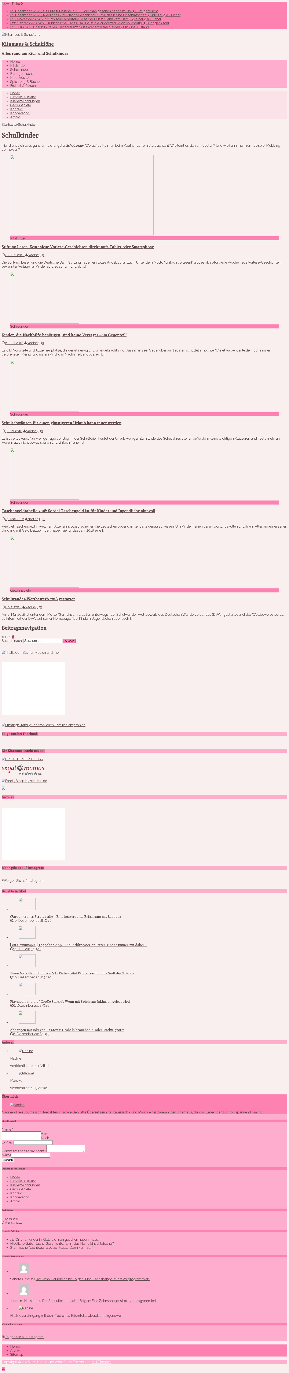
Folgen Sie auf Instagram (24, 881)
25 (39, 949)
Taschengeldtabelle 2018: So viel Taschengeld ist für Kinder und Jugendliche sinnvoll (78, 510)
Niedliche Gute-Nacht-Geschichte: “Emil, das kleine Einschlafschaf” (62, 1244)
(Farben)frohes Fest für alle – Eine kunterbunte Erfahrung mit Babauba (65, 917)
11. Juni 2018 (14, 343)
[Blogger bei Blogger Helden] (3, 788)
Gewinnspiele (20, 105)
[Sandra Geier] (24, 1272)
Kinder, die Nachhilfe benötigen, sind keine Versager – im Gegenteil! (64, 334)
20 (49, 977)
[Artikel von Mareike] (26, 1073)
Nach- (46, 1138)
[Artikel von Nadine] (26, 1051)
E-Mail (8, 1142)
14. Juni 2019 (23, 949)
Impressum (10, 1218)
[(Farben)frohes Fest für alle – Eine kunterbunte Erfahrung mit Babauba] (27, 909)
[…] (84, 266)
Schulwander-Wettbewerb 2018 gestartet (38, 598)
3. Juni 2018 (13, 431)
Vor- (44, 1133)
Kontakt (16, 109)
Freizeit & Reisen (23, 86)
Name (7, 1129)
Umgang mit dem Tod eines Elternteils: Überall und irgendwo (74, 1316)
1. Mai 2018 (13, 607)
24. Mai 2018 (14, 519)
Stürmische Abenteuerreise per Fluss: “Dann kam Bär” (51, 1248)
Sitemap (16, 1354)
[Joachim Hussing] (24, 1293)
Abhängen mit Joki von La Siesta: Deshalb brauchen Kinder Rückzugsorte (67, 1030)
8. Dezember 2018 (27, 1034)
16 (48, 1006)
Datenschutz (12, 1222)
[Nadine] (26, 1308)
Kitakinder (18, 66)
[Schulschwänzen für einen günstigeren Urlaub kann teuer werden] (44, 410)
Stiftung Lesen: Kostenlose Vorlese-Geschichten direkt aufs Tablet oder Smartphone (78, 246)
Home (15, 62)
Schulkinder (19, 70)
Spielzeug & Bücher (25, 82)
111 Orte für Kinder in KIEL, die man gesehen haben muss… (54, 1240)
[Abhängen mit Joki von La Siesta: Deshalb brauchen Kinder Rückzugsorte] (27, 1022)
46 (49, 921)
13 (47, 1034)
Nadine (33, 255)
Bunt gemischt (21, 74)
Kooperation (20, 113)
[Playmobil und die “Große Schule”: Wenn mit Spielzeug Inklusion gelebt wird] (27, 994)
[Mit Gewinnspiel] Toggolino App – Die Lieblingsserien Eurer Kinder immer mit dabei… (78, 945)
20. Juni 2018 (15, 255)
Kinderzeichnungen (25, 101)
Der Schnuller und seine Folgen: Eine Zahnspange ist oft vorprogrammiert (93, 1279)
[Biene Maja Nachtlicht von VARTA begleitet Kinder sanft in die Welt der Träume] (27, 966)
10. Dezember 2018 (28, 921)
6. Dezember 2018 (27, 1006)
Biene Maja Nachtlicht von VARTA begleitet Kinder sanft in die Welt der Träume (72, 973)
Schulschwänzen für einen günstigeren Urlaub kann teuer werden (61, 422)
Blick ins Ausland (23, 97)
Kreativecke (19, 78)
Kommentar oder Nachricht (24, 1151)
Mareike (16, 1081)
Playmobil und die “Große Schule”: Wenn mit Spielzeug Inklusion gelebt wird (70, 1002)
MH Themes (101, 1362)
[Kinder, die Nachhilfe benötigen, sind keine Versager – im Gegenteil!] (44, 322)
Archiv (15, 117)
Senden (8, 1159)
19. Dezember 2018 (28, 977)
